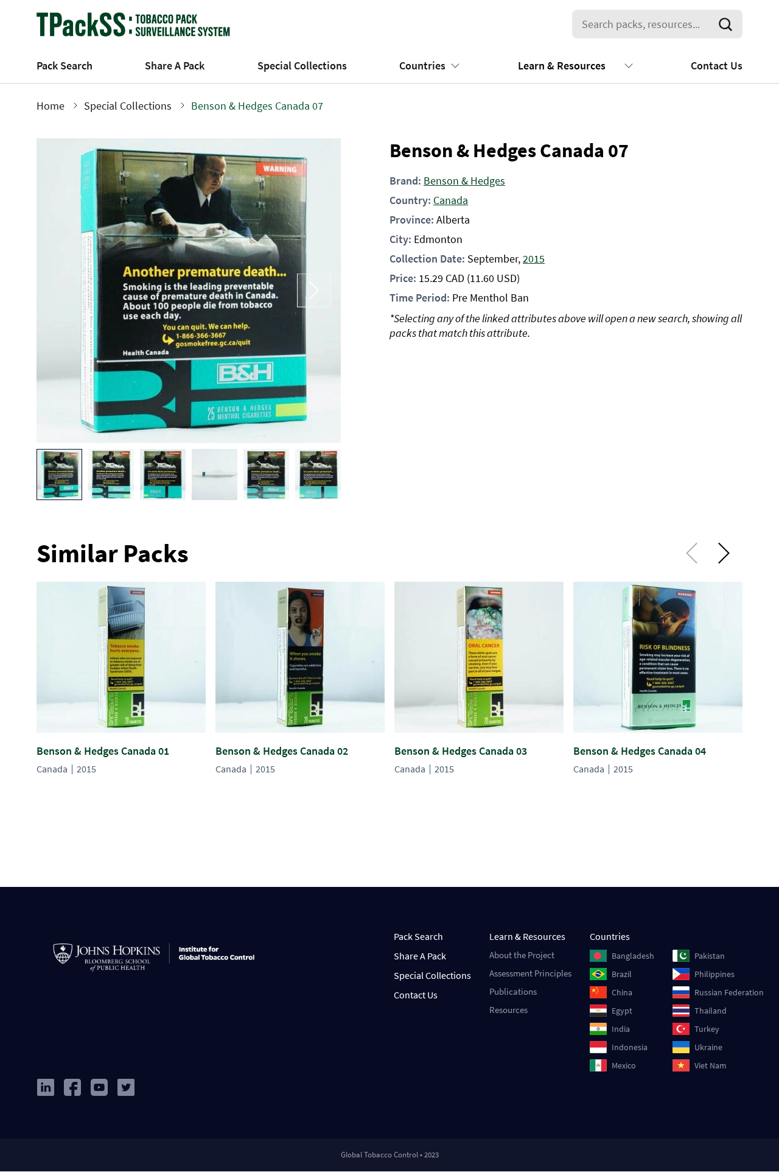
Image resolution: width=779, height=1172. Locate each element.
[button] (59, 474)
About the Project (521, 955)
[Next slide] (314, 290)
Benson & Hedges (464, 181)
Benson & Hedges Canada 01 (103, 751)
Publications (513, 991)
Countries (422, 65)
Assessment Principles (530, 973)
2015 (534, 259)
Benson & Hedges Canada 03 (460, 751)
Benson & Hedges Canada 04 (639, 751)
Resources (508, 1009)
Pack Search (65, 65)
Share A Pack (174, 65)
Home (51, 106)
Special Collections (302, 65)
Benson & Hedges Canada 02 (281, 751)
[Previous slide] (63, 290)
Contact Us (716, 65)
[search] (727, 24)
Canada (450, 200)
